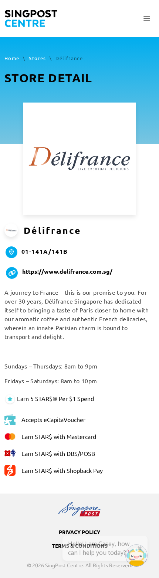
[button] (147, 18)
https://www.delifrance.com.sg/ (67, 271)
